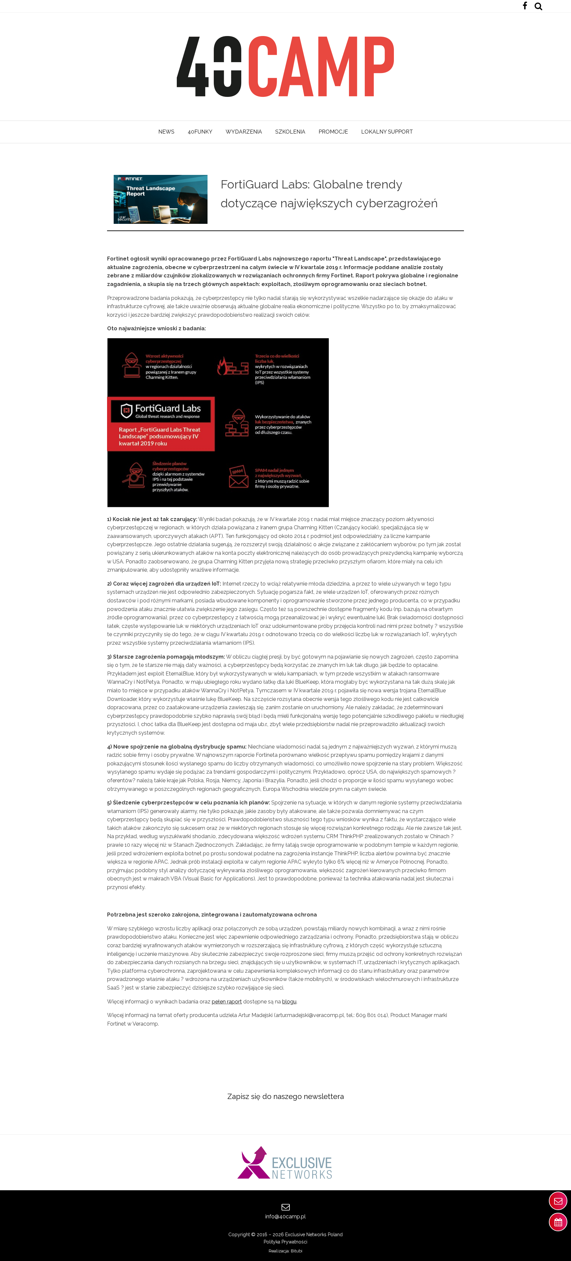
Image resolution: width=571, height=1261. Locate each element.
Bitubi (296, 1250)
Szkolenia (290, 132)
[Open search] (538, 6)
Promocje (333, 132)
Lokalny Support (387, 132)
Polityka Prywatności (285, 1241)
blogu (289, 1001)
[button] (558, 1201)
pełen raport (227, 1001)
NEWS (166, 132)
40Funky (200, 132)
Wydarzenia (244, 132)
